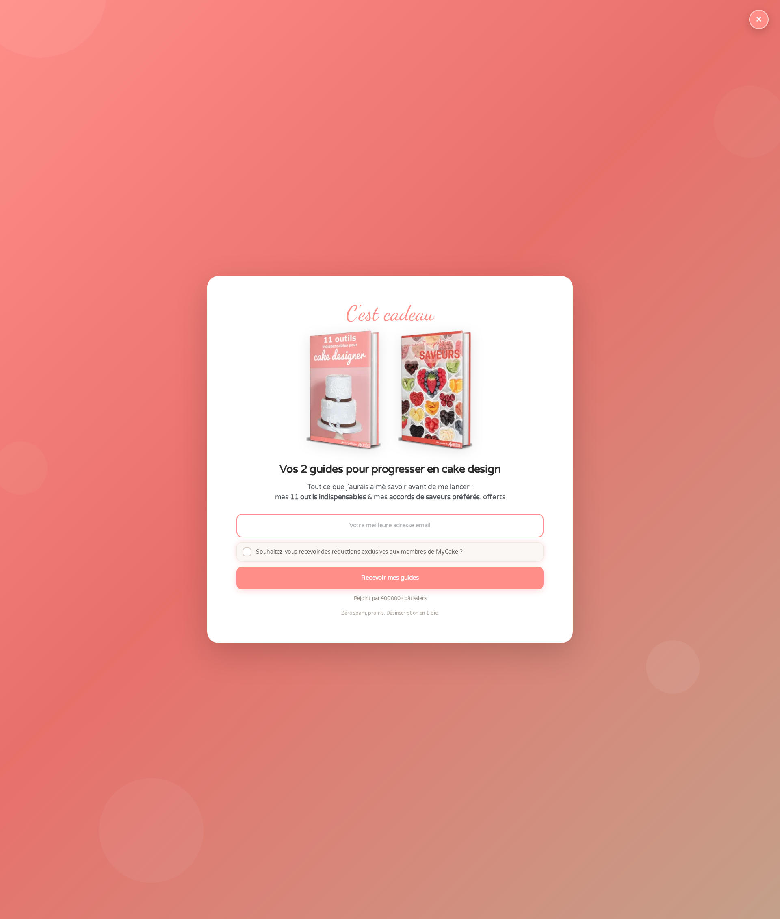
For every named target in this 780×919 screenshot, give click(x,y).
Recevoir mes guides (389, 577)
